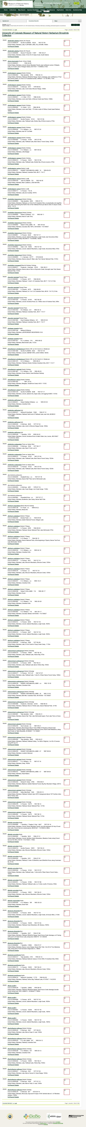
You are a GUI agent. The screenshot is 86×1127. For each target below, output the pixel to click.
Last (16, 29)
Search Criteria (14, 14)
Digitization (60, 10)
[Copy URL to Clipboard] (78, 25)
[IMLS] (54, 1116)
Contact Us (67, 2)
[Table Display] (72, 25)
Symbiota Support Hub (58, 1123)
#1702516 (58, 1122)
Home (6, 10)
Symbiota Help (77, 10)
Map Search (21, 10)
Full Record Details (13, 46)
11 (11, 29)
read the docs (43, 1123)
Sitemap (39, 11)
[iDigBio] (32, 1116)
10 (10, 29)
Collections (12, 10)
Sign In (76, 3)
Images (43, 10)
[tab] (13, 21)
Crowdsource (51, 10)
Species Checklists (33, 10)
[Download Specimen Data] (75, 25)
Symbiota (46, 1124)
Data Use (68, 10)
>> (13, 29)
